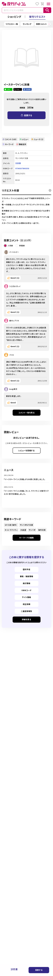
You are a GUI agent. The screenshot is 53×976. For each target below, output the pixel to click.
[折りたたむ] (50, 190)
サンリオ (32, 530)
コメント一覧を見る (26, 412)
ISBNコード (26, 590)
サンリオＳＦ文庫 (26, 525)
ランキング (27, 24)
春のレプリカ (14, 320)
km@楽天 (13, 389)
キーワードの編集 (26, 537)
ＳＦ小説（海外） (11, 525)
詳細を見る (26, 619)
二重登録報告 (26, 611)
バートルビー (14, 252)
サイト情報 (26, 597)
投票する (39, 970)
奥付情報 (26, 583)
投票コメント (41, 24)
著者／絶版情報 (26, 576)
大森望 (23, 530)
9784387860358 (22, 168)
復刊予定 (26, 569)
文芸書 (18, 163)
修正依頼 (26, 604)
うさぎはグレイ (14, 286)
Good (15, 278)
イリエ (11, 355)
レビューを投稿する (26, 450)
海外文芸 (42, 530)
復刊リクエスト (37, 16)
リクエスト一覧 (12, 24)
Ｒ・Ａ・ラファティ (11, 530)
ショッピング (14, 16)
